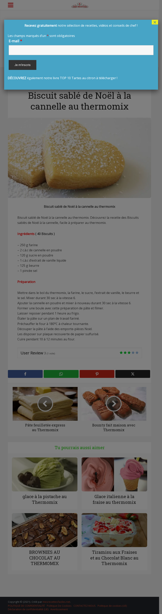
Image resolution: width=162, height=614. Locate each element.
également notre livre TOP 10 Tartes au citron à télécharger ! (73, 51)
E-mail (15, 40)
